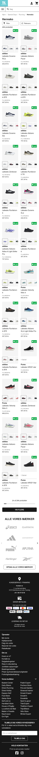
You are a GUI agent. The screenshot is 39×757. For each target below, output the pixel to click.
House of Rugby (8, 706)
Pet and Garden (26, 688)
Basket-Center (7, 682)
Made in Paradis (8, 711)
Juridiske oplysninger (10, 666)
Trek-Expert (24, 703)
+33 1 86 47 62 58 (19, 593)
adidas (5, 53)
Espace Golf (6, 693)
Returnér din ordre (19, 626)
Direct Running (7, 688)
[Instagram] (22, 753)
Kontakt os (19, 586)
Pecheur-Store (25, 685)
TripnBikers (24, 708)
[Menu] (2, 9)
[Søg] (8, 9)
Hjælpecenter (7, 640)
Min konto (5, 638)
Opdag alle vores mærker (19, 567)
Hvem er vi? (6, 656)
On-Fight (5, 716)
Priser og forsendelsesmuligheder (15, 671)
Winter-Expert (25, 714)
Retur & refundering (9, 664)
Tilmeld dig (19, 738)
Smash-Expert (25, 693)
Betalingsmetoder (8, 669)
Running (22, 14)
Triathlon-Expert (26, 706)
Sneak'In (23, 695)
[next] (37, 543)
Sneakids (24, 698)
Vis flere (19, 509)
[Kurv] (37, 3)
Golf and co (6, 701)
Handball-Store (7, 703)
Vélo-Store (24, 711)
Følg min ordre (7, 643)
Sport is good (25, 701)
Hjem (4, 14)
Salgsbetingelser (8, 661)
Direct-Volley (6, 690)
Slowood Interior (26, 690)
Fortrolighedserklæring (10, 674)
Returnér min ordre (9, 645)
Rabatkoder (6, 648)
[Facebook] (17, 753)
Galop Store (6, 698)
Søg (11, 9)
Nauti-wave (6, 714)
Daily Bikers (6, 685)
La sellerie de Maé (9, 708)
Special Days (12, 14)
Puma (23, 287)
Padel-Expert (25, 682)
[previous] (1, 543)
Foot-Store (6, 695)
